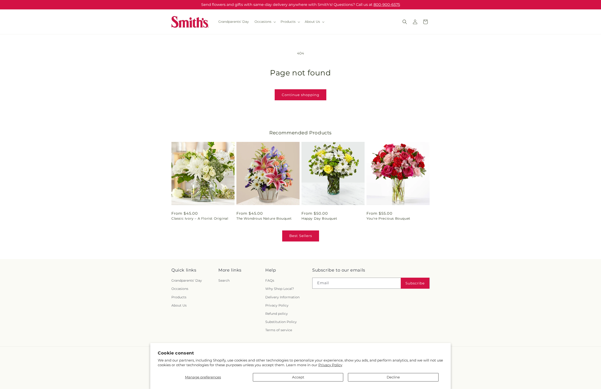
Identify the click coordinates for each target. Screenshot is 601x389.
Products (178, 297)
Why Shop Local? (279, 289)
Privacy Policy (330, 365)
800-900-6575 (387, 4)
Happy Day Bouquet (319, 218)
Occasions (179, 289)
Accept (298, 377)
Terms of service (278, 330)
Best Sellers (300, 235)
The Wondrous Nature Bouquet (264, 218)
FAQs (269, 281)
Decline (393, 377)
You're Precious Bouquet (388, 218)
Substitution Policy (281, 322)
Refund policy (276, 313)
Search (224, 281)
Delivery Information (282, 297)
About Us (179, 305)
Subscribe (415, 283)
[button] (265, 22)
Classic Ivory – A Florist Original (199, 218)
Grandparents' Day (186, 281)
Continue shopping (300, 95)
